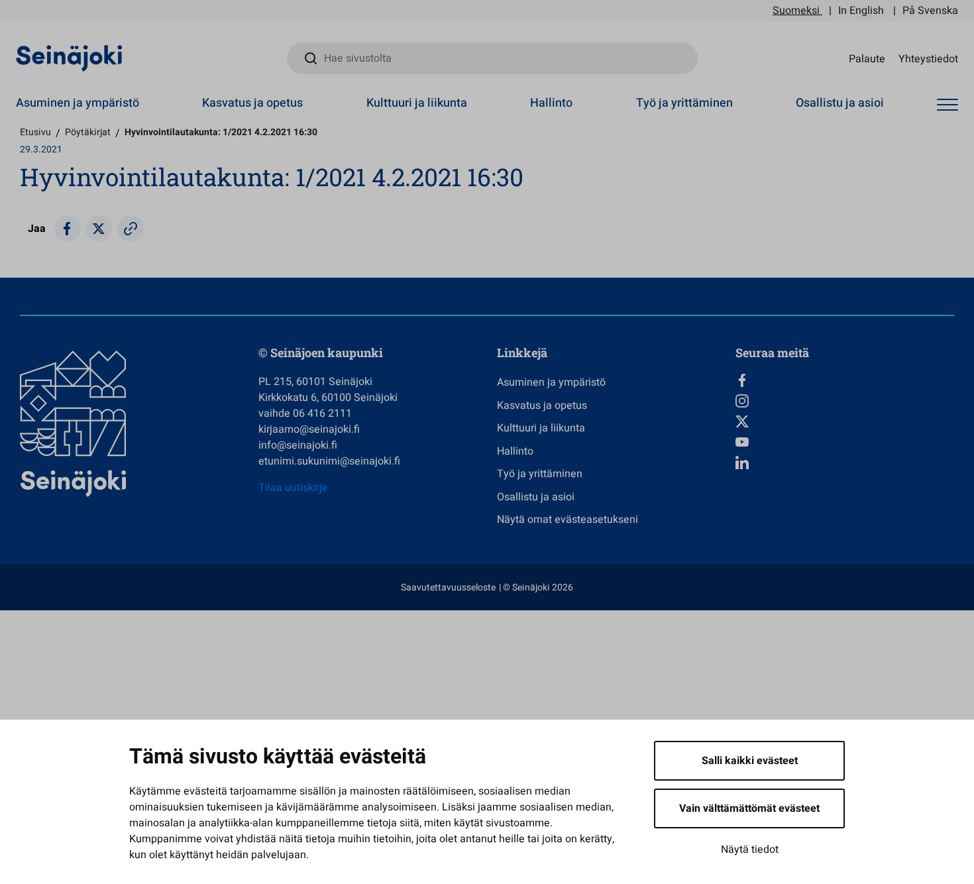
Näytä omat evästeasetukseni (567, 519)
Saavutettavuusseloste (448, 587)
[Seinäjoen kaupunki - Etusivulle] (69, 58)
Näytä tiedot (750, 849)
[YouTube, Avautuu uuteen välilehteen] (844, 442)
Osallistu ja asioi (840, 103)
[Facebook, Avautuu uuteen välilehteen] (844, 380)
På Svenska (930, 11)
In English (861, 11)
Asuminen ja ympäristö (77, 103)
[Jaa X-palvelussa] (98, 228)
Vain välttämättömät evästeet (749, 808)
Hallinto (551, 103)
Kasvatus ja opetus (252, 103)
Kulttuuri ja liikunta (416, 103)
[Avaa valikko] (947, 105)
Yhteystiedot (928, 58)
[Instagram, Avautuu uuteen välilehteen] (844, 401)
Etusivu (35, 132)
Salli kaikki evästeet (750, 761)
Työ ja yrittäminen (684, 103)
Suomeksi (796, 11)
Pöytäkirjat (88, 132)
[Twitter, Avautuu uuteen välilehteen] (844, 421)
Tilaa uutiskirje (293, 488)
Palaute (867, 58)
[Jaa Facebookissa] (67, 228)
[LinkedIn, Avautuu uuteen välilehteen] (844, 462)
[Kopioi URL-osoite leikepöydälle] (130, 228)
